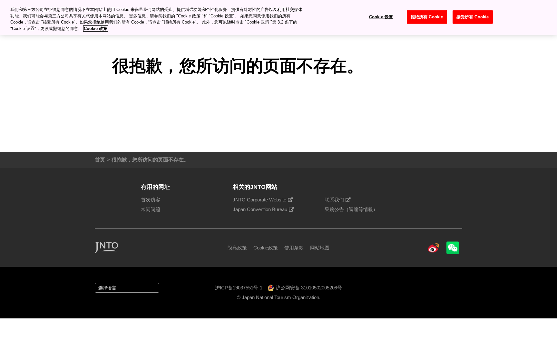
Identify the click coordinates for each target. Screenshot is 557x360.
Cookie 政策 (95, 28)
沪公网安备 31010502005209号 (309, 287)
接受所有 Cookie (472, 17)
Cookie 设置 (381, 17)
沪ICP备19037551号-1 (238, 287)
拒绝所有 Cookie (427, 17)
